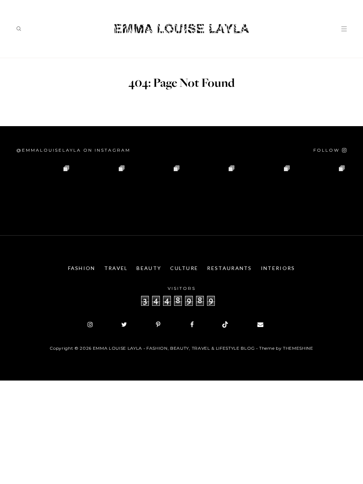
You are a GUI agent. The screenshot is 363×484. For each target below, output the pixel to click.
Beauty (148, 268)
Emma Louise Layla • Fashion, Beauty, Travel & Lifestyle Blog (174, 348)
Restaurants (229, 268)
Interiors (278, 268)
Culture (184, 268)
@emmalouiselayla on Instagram (73, 150)
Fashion (81, 268)
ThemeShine (298, 348)
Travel (116, 268)
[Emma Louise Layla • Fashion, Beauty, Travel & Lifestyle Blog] (181, 29)
